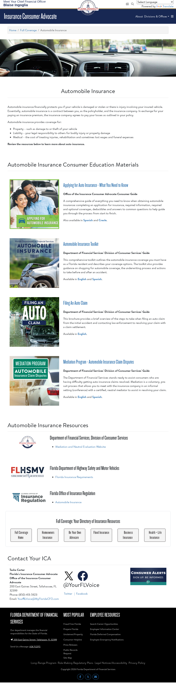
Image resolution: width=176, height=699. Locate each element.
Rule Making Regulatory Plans (75, 663)
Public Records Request (70, 651)
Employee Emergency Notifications (107, 639)
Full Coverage (28, 30)
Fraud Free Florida (72, 623)
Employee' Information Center (104, 629)
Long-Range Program (43, 663)
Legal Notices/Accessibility (111, 663)
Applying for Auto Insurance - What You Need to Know (95, 185)
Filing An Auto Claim (75, 303)
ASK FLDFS (34, 646)
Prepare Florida (70, 629)
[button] (172, 16)
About (139, 16)
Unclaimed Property (73, 634)
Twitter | (69, 593)
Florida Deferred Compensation (105, 634)
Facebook (82, 593)
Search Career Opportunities (104, 623)
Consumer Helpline (72, 639)
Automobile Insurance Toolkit (80, 244)
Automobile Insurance (68, 502)
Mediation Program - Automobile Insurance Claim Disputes (98, 362)
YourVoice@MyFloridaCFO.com (38, 599)
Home (12, 30)
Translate (168, 6)
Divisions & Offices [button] (155, 16)
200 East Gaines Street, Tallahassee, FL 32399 (35, 639)
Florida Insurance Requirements (74, 477)
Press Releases (70, 644)
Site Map (67, 657)
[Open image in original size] (148, 576)
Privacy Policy (137, 663)
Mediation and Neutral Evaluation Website (80, 447)
